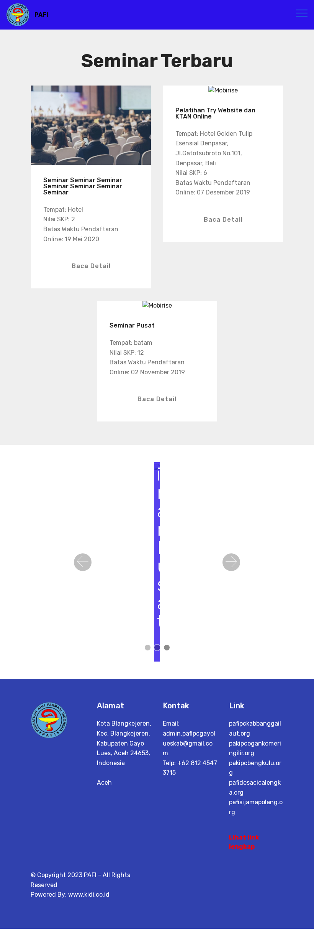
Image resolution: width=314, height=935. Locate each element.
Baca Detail (91, 266)
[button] (82, 562)
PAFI (41, 14)
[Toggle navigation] (302, 12)
